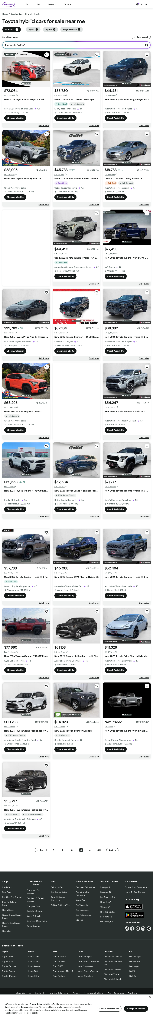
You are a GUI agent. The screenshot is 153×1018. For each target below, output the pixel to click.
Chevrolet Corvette (113, 956)
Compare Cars (33, 906)
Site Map (80, 920)
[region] (76, 1006)
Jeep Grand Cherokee (88, 961)
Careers (76, 993)
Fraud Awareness (116, 993)
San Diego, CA (106, 921)
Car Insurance (82, 910)
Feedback (132, 993)
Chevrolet (108, 951)
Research (52, 4)
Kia (130, 951)
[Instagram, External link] (143, 928)
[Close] (149, 997)
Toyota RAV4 (7, 956)
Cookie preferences (109, 1008)
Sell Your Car (57, 887)
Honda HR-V (33, 976)
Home (5, 14)
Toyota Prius (7, 961)
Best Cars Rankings (35, 911)
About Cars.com (23, 993)
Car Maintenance (83, 915)
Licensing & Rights (92, 993)
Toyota (5, 951)
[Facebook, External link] (132, 928)
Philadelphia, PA (107, 911)
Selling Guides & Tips (60, 905)
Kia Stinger (134, 966)
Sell (38, 4)
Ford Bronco (59, 961)
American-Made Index (37, 921)
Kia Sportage (135, 956)
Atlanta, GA (105, 907)
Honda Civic (32, 961)
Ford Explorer (59, 976)
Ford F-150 (58, 966)
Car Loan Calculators (85, 887)
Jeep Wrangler (85, 956)
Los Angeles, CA (107, 897)
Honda (30, 951)
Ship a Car (80, 900)
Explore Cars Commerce (136, 887)
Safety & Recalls (34, 916)
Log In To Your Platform (135, 892)
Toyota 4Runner (9, 976)
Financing (6, 931)
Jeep (80, 951)
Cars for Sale (17, 14)
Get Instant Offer (59, 892)
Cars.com (25, 1007)
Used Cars (7, 887)
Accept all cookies (136, 1008)
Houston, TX (105, 892)
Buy (27, 4)
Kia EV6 (132, 976)
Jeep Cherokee (85, 976)
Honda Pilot (32, 971)
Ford (55, 951)
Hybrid (28, 14)
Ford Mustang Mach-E (63, 971)
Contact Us (40, 993)
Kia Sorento (134, 961)
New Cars (6, 892)
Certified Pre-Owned (12, 897)
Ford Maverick (59, 956)
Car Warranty (82, 905)
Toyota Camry (8, 971)
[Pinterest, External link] (149, 928)
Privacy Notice (36, 1004)
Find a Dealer (8, 910)
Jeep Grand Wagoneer (88, 971)
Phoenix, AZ (105, 902)
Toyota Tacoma (9, 966)
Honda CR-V (33, 956)
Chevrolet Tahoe (111, 974)
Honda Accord (33, 966)
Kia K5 (132, 971)
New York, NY (106, 916)
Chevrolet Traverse (112, 969)
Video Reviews (33, 926)
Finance (67, 4)
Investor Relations (58, 993)
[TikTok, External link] (127, 928)
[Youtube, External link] (138, 928)
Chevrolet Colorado (113, 979)
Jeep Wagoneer (85, 966)
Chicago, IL (105, 887)
